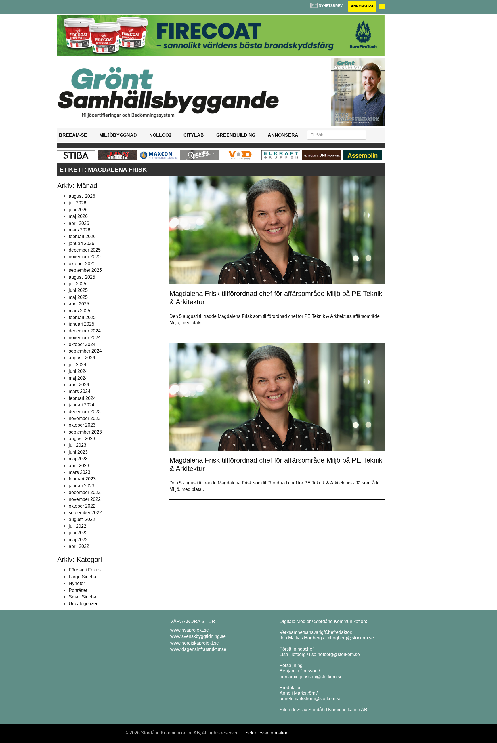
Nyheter (77, 583)
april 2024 (79, 384)
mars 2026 (79, 229)
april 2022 (79, 546)
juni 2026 (78, 209)
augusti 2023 (82, 438)
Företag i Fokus (85, 569)
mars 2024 (79, 391)
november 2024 (85, 337)
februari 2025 (82, 317)
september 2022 (85, 512)
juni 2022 (78, 532)
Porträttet (78, 590)
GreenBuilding (235, 135)
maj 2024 (78, 378)
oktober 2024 (82, 344)
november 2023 (85, 418)
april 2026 (79, 223)
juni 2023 (78, 452)
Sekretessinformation (266, 732)
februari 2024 (82, 398)
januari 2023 (81, 485)
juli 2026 (77, 202)
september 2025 (85, 270)
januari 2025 (81, 324)
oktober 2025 (82, 263)
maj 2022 (78, 539)
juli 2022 (77, 526)
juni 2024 (78, 371)
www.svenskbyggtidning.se (198, 636)
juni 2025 (78, 290)
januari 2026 (81, 243)
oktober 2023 (82, 425)
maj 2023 (78, 458)
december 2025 (85, 250)
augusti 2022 (82, 519)
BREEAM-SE (73, 135)
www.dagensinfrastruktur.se (198, 649)
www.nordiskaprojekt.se (194, 643)
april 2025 (79, 303)
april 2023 (79, 465)
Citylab (193, 135)
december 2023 (85, 411)
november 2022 (85, 499)
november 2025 (85, 256)
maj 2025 (78, 297)
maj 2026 (78, 216)
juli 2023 (77, 445)
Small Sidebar (83, 596)
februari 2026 (82, 236)
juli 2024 (77, 364)
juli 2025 (77, 283)
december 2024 (85, 330)
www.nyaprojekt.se (189, 630)
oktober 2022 (82, 505)
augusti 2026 (82, 196)
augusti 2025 (82, 277)
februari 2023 (82, 478)
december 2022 (85, 492)
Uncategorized (84, 603)
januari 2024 (81, 404)
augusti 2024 (82, 357)
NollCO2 (160, 135)
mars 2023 (79, 472)
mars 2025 (79, 310)
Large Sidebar (83, 576)
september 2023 (85, 432)
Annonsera (362, 6)
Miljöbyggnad (118, 135)
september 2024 (85, 351)
